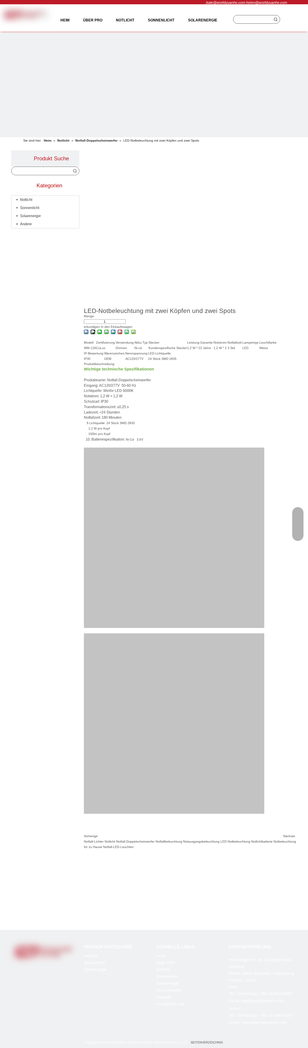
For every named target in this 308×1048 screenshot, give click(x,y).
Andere (26, 224)
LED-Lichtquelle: (160, 353)
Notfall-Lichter (94, 841)
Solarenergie (30, 216)
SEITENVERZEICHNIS (207, 1042)
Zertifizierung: (106, 342)
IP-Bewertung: (94, 353)
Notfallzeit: (235, 342)
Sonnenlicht (29, 208)
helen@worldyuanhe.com (266, 3)
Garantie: (207, 342)
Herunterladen (169, 990)
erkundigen (92, 327)
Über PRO (165, 963)
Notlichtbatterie (262, 841)
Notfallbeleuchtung (169, 841)
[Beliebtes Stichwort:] (276, 19)
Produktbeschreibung (99, 364)
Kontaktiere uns (170, 1004)
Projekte (163, 997)
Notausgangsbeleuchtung (201, 841)
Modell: (89, 342)
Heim (161, 956)
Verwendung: (125, 342)
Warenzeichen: (114, 353)
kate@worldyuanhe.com (225, 3)
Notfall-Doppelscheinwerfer (135, 841)
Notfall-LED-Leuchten (118, 847)
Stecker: (154, 342)
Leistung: (193, 342)
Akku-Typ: (141, 342)
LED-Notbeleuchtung (235, 841)
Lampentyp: (250, 342)
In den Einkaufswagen (116, 327)
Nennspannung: (136, 353)
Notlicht (26, 200)
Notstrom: (221, 342)
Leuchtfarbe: (268, 342)
